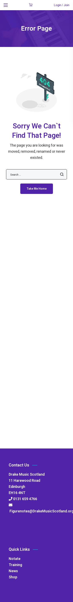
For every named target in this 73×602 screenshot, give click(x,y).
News (13, 571)
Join (66, 5)
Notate (14, 559)
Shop (13, 577)
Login (57, 5)
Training (15, 565)
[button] (30, 5)
